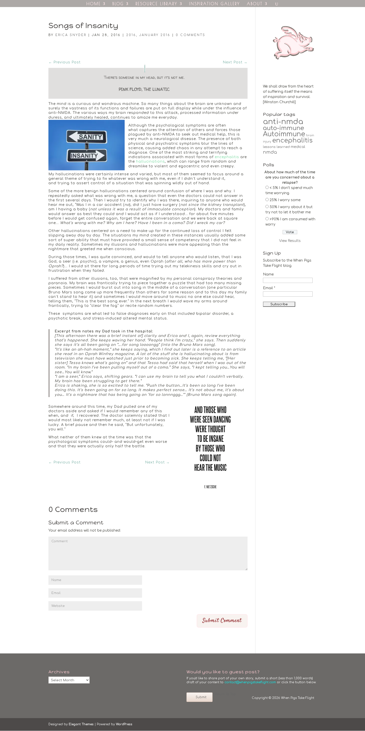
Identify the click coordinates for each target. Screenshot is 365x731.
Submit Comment (222, 621)
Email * (269, 288)
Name (268, 274)
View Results (290, 241)
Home (93, 4)
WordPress (124, 724)
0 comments (190, 35)
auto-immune (283, 128)
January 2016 (154, 35)
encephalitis (227, 157)
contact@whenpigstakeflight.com (250, 682)
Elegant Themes (81, 724)
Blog (118, 4)
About (255, 4)
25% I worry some (285, 200)
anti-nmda (283, 122)
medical (298, 147)
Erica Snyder (70, 35)
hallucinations (150, 161)
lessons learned (276, 147)
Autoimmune (284, 134)
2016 (131, 35)
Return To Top (225, 694)
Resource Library (157, 4)
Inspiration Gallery (214, 4)
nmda (270, 152)
